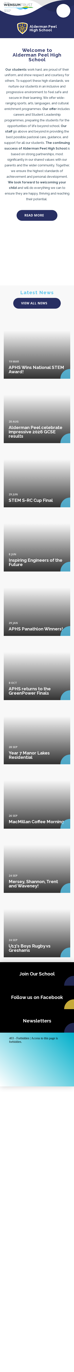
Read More (34, 215)
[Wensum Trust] (18, 7)
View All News (34, 303)
